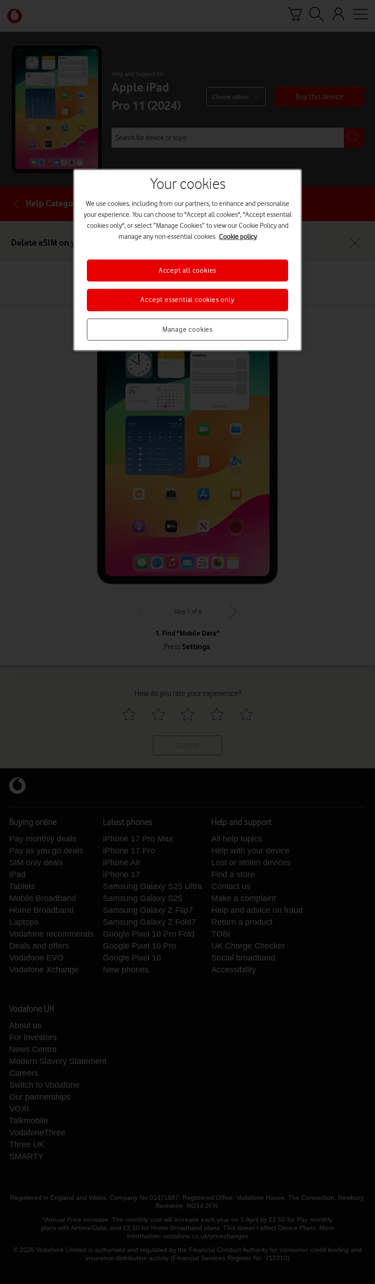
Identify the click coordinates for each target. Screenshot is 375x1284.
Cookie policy (238, 236)
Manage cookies (187, 329)
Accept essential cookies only (187, 300)
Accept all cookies (187, 270)
